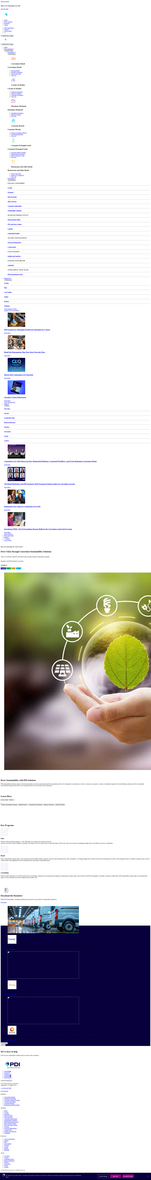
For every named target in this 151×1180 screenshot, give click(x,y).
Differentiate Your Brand (18, 154)
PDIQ (6, 20)
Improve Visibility (16, 93)
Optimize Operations (17, 92)
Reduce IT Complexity (17, 175)
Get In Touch (8, 31)
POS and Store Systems (15, 224)
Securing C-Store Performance (15, 397)
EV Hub (6, 1145)
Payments (10, 192)
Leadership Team (9, 418)
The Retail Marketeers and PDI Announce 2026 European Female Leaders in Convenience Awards (39, 484)
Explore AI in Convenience (11, 310)
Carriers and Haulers (10, 1102)
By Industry (11, 52)
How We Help (8, 22)
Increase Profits (15, 70)
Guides (6, 297)
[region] (75, 1176)
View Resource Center (10, 309)
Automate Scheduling (17, 95)
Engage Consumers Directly (19, 133)
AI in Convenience (9, 1139)
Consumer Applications (15, 206)
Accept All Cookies (128, 1176)
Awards (6, 413)
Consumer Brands (9, 1103)
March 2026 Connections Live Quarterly (18, 375)
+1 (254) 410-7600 (6, 1088)
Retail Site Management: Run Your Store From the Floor (24, 352)
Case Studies (8, 292)
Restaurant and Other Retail (11, 1105)
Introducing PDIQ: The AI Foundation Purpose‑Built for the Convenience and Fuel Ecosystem (38, 529)
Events (6, 436)
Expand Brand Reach (17, 134)
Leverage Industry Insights (18, 152)
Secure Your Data (16, 74)
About (6, 25)
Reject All (115, 1176)
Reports (6, 301)
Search (8, 539)
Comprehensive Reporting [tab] (35, 804)
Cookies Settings (103, 1176)
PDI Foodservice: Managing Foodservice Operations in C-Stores (27, 330)
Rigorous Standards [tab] (49, 804)
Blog (5, 287)
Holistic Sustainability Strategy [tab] (9, 804)
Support (6, 29)
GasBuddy (11, 265)
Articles (6, 283)
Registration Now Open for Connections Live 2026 (22, 506)
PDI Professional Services (15, 274)
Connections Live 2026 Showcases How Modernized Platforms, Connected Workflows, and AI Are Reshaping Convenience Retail (50, 461)
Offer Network (12, 201)
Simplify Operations (16, 72)
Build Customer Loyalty (18, 155)
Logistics (10, 229)
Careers (6, 440)
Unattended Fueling (13, 233)
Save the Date (4, 9)
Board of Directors (9, 422)
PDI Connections (9, 28)
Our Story (7, 408)
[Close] (148, 1176)
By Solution (11, 178)
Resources (7, 23)
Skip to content (5, 1)
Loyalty (10, 188)
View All (13, 75)
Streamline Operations (17, 113)
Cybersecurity (12, 247)
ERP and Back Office (14, 219)
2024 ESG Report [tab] (59, 804)
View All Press (8, 534)
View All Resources (9, 402)
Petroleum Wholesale (10, 1098)
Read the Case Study (10, 949)
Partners (6, 427)
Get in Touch (7, 540)
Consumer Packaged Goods (12, 1100)
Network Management (14, 242)
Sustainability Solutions (14, 210)
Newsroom (7, 431)
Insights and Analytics (14, 256)
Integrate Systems (16, 114)
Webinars (7, 306)
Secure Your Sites (16, 173)
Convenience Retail (9, 1097)
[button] (75, 9)
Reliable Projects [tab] (23, 804)
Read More (7, 333)
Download (4, 902)
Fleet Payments (12, 197)
